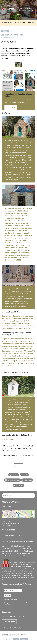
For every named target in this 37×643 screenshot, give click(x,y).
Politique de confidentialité (12, 628)
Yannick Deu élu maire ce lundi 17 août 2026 (19, 23)
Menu (18, 14)
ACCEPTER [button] (24, 639)
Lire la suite (11, 107)
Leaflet (33, 517)
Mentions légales (9, 621)
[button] (18, 514)
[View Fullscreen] (4, 512)
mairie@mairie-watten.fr (13, 535)
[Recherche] (31, 496)
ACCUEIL (5, 31)
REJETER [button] (16, 639)
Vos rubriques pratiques (12, 35)
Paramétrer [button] (7, 639)
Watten (11, 8)
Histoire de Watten (9, 37)
